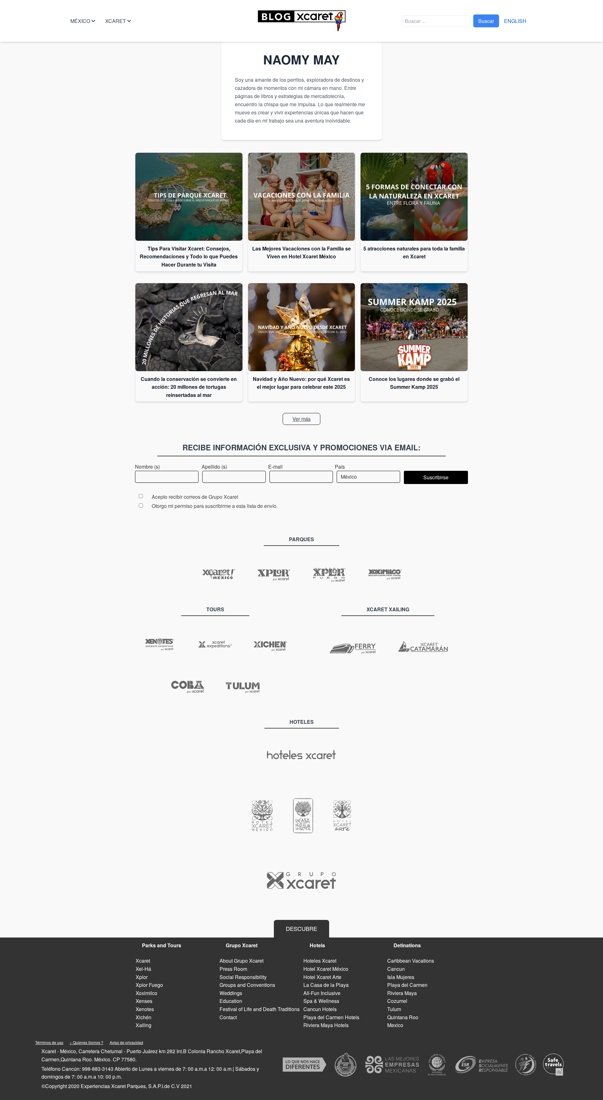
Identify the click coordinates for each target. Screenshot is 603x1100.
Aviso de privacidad (126, 1042)
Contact (228, 1017)
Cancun (396, 968)
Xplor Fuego (149, 984)
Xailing (143, 1025)
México (80, 21)
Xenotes (145, 1009)
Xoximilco (146, 993)
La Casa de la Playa (326, 984)
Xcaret (115, 21)
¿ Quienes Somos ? (86, 1042)
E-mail (275, 466)
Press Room (233, 968)
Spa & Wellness (321, 1000)
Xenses (144, 1000)
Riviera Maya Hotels (326, 1025)
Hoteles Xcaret (319, 960)
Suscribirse (435, 477)
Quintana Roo (402, 1017)
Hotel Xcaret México (325, 968)
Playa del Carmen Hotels (331, 1017)
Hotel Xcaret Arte (322, 977)
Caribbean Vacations (410, 960)
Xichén (143, 1017)
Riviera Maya (402, 993)
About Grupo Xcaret (241, 960)
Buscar (486, 21)
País (340, 466)
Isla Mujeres (400, 977)
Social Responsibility (243, 977)
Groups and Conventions (247, 984)
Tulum (394, 1009)
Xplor (142, 977)
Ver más (301, 418)
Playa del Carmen (407, 984)
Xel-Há (143, 968)
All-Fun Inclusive (321, 993)
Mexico (395, 1025)
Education (231, 1000)
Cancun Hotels (320, 1009)
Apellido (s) (214, 466)
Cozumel (397, 1000)
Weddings (231, 993)
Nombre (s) (147, 466)
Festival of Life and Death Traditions (260, 1009)
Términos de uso (49, 1042)
